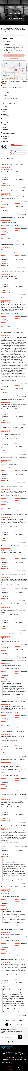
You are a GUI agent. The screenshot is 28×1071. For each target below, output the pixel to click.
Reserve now (14, 55)
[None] (17, 44)
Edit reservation (14, 58)
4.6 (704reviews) (18, 18)
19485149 (5, 129)
